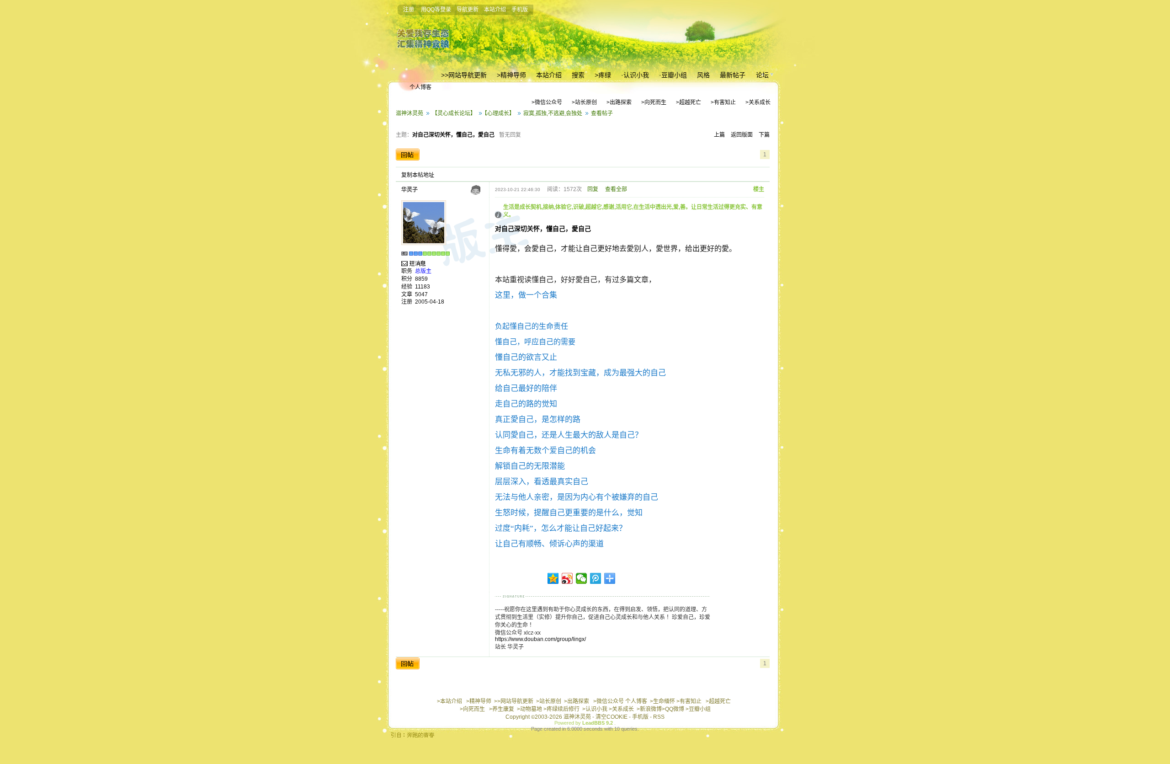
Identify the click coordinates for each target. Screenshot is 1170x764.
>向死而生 (472, 709)
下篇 (764, 135)
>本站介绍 (449, 701)
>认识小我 (594, 709)
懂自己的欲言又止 (526, 357)
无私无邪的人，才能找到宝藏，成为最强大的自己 (580, 373)
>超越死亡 (718, 701)
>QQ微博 (673, 709)
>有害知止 (689, 701)
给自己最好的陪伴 (526, 388)
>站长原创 (548, 701)
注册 (408, 9)
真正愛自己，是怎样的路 (537, 419)
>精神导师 (478, 701)
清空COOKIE (612, 717)
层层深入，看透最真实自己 (541, 481)
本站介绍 (495, 9)
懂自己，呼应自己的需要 (535, 342)
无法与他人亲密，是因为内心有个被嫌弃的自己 (576, 497)
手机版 (519, 9)
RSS (659, 717)
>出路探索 (576, 701)
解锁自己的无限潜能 (530, 466)
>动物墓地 (529, 709)
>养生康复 (501, 709)
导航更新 (468, 9)
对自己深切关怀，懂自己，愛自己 (453, 135)
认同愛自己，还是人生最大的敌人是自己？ (569, 435)
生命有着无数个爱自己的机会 (545, 450)
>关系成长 (621, 709)
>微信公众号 (608, 701)
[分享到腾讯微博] (595, 578)
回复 (592, 189)
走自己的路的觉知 (526, 404)
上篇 (719, 135)
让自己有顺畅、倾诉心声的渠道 (549, 544)
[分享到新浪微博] (567, 578)
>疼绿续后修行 (561, 709)
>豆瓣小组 (698, 709)
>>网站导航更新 (513, 701)
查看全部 (616, 189)
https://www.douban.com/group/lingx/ (540, 639)
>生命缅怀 (662, 701)
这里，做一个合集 (526, 295)
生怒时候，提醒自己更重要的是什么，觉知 (569, 512)
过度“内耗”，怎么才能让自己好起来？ (561, 528)
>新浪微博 (649, 709)
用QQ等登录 (436, 9)
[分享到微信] (581, 578)
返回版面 (742, 135)
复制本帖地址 (417, 175)
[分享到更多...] (610, 578)
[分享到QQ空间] (553, 578)
